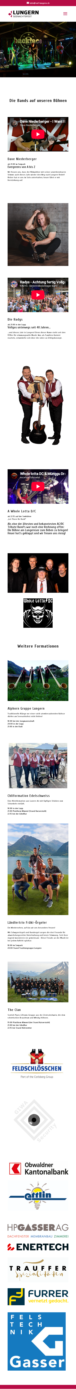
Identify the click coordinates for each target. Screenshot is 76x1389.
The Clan (14, 1010)
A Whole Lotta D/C (22, 511)
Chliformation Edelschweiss (29, 796)
